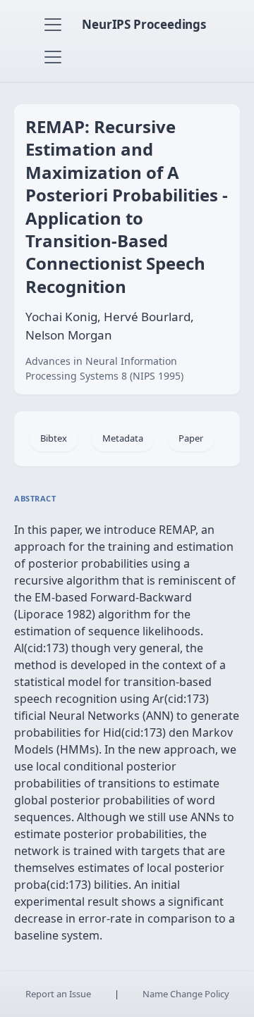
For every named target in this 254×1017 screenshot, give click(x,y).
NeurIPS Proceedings (144, 24)
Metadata (122, 438)
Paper (191, 438)
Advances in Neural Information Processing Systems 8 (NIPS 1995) (104, 368)
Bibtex (53, 438)
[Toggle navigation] (53, 24)
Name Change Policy (186, 993)
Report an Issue (58, 993)
